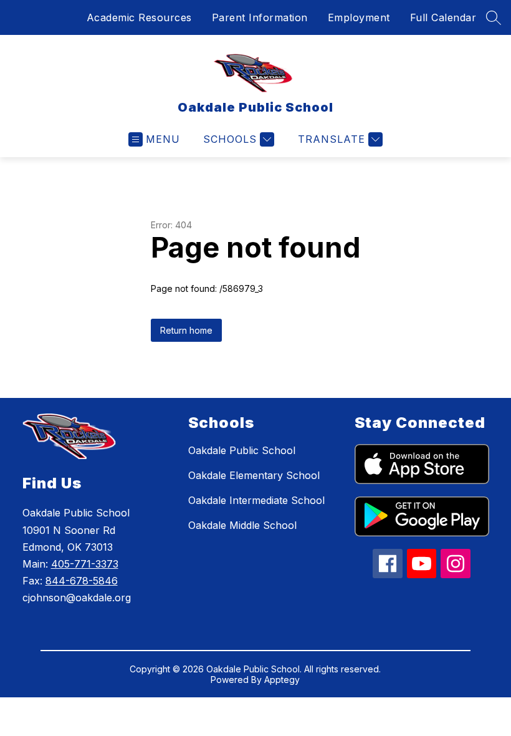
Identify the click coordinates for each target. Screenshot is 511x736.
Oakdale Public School (241, 450)
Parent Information (260, 17)
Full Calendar (443, 17)
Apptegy (282, 679)
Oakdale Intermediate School (256, 500)
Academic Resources (139, 17)
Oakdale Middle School (242, 525)
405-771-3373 (84, 564)
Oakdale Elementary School (254, 475)
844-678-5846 (81, 580)
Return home (186, 330)
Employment (359, 17)
